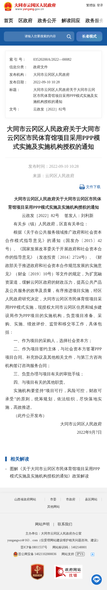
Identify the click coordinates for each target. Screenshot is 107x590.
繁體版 (91, 5)
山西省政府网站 (25, 499)
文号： (14, 109)
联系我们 (65, 524)
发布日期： (18, 82)
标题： (14, 90)
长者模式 (89, 36)
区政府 (25, 20)
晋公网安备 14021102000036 (37, 554)
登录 (100, 5)
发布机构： (18, 75)
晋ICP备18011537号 (34, 547)
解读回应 (71, 20)
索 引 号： (17, 59)
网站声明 (42, 524)
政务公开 (47, 20)
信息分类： (18, 67)
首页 (8, 20)
